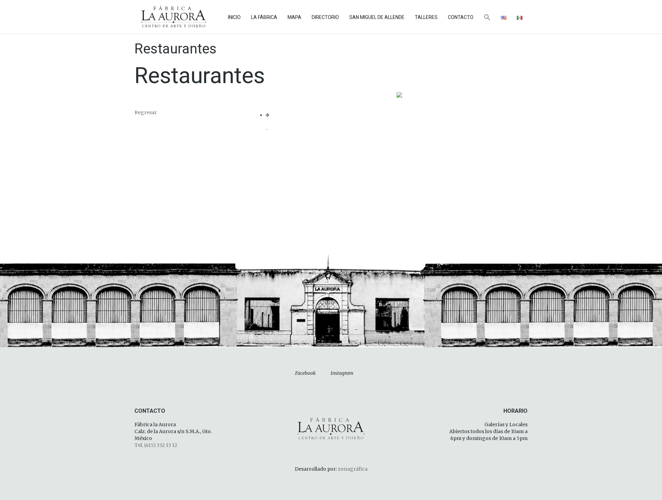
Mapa (294, 17)
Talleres (426, 17)
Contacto (460, 17)
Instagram (342, 373)
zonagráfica (353, 469)
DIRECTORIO (325, 17)
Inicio (234, 17)
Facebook (305, 373)
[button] (487, 18)
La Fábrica (264, 17)
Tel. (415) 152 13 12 (155, 445)
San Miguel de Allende (376, 17)
